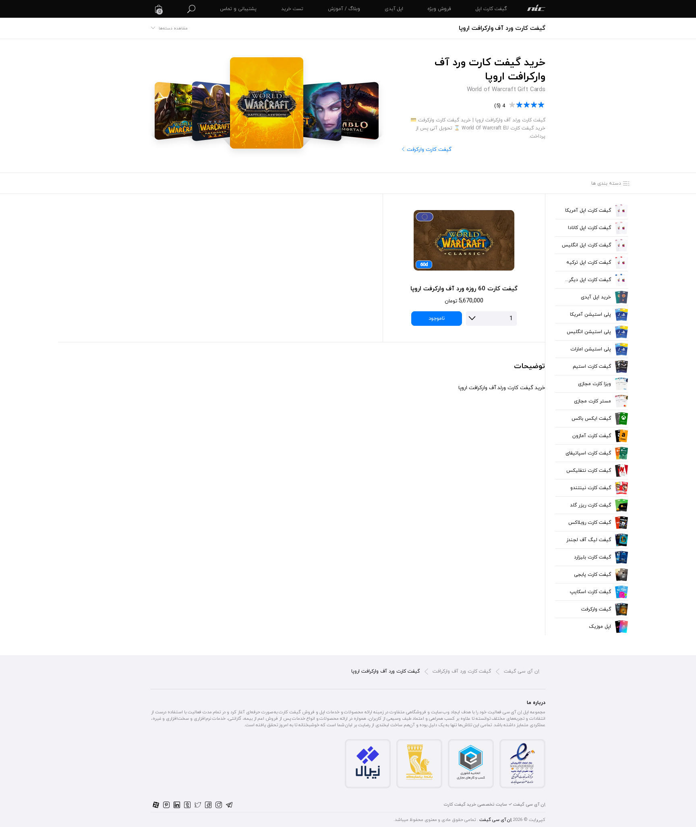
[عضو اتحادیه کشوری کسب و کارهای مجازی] (471, 761)
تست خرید (292, 9)
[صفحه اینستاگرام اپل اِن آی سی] (218, 804)
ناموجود (437, 318)
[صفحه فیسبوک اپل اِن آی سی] (208, 804)
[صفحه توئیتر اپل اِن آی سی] (198, 804)
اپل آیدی (394, 9)
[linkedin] (177, 804)
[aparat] (156, 804)
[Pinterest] (166, 804)
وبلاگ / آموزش (344, 9)
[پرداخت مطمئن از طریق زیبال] (367, 761)
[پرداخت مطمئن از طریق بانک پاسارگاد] (419, 761)
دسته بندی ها (606, 183)
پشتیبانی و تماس (238, 9)
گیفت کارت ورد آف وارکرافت (462, 671)
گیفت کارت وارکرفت (429, 150)
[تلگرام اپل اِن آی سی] (229, 804)
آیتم (536, 9)
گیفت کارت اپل (491, 9)
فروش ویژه (439, 9)
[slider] (527, 105)
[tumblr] (187, 804)
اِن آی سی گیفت (521, 671)
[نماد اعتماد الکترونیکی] (522, 763)
